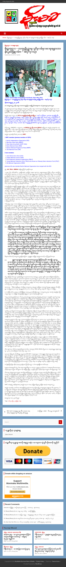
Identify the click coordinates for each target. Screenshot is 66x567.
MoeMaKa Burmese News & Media (24, 561)
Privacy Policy (40, 561)
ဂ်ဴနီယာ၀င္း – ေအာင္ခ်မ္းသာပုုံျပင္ (17, 549)
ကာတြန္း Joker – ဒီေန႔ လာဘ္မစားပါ (48, 411)
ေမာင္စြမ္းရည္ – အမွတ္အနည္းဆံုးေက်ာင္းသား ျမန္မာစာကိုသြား (36, 515)
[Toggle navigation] (5, 33)
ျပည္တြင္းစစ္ (17, 401)
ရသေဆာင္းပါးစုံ (17, 532)
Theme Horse (56, 561)
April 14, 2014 (38, 539)
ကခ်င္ (9, 401)
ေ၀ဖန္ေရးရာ (15, 45)
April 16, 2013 (38, 553)
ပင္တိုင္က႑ (5, 532)
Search (60, 422)
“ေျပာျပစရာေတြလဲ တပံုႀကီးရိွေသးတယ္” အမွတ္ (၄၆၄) (48, 550)
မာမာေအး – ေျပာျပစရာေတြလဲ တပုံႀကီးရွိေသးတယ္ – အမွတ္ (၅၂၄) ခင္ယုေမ (17, 537)
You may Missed (10, 528)
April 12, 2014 (7, 551)
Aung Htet (15, 541)
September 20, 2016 (10, 55)
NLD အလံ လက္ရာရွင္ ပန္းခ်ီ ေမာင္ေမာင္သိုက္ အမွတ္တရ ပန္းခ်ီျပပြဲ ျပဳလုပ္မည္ (18, 412)
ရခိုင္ (12, 401)
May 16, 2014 (7, 541)
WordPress (38, 564)
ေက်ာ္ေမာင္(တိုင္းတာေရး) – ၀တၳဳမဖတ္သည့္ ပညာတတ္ (34, 522)
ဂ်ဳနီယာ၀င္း (6, 546)
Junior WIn (38, 532)
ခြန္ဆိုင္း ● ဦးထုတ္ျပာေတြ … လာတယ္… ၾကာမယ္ (25, 507)
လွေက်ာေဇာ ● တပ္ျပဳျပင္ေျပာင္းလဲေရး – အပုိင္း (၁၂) (35, 518)
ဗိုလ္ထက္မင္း (7, 45)
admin (18, 55)
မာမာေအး (10, 532)
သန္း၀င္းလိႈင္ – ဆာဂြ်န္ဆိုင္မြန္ (26, 511)
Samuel (6, 507)
